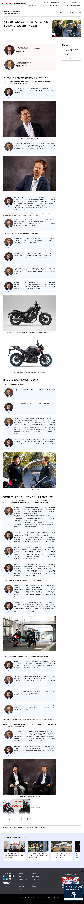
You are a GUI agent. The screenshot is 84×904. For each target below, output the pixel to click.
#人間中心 (15, 30)
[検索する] (81, 5)
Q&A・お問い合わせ (55, 2)
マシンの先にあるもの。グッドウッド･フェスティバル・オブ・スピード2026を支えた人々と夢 (61, 855)
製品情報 (74, 2)
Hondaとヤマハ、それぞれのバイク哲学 (71, 54)
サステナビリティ (54, 5)
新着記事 (62, 12)
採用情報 (46, 2)
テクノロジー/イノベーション (43, 5)
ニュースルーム (67, 5)
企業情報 (31, 5)
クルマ (10, 857)
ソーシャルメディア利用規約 (45, 897)
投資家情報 (61, 5)
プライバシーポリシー (32, 897)
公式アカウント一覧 (6, 886)
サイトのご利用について (57, 897)
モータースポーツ (66, 2)
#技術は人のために (8, 30)
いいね (12, 819)
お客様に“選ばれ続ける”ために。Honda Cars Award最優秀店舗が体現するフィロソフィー (14, 855)
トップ (57, 12)
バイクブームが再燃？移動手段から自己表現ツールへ (72, 50)
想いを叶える (35, 857)
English (34, 886)
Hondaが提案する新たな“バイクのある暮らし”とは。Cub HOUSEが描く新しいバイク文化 (38, 855)
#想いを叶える (22, 30)
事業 (35, 5)
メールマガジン (74, 12)
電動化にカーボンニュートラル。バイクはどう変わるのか (72, 57)
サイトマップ (23, 897)
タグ (67, 12)
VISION (7, 857)
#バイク (28, 30)
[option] (14, 851)
